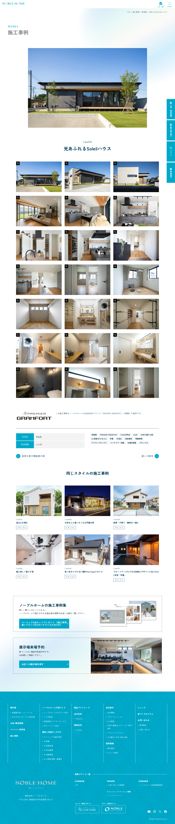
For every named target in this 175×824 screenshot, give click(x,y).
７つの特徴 (48, 717)
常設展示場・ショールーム (22, 712)
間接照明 (138, 438)
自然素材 (128, 438)
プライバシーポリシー (116, 733)
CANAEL (79, 730)
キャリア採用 (113, 753)
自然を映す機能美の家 (33, 456)
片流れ (119, 438)
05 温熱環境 (48, 754)
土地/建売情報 (16, 723)
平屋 (111, 438)
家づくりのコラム (145, 713)
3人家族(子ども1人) (99, 438)
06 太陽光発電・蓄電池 (53, 759)
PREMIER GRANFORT (108, 435)
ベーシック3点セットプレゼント (44, 623)
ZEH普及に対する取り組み (118, 737)
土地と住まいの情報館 (116, 785)
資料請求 (142, 725)
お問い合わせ (144, 729)
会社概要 (111, 712)
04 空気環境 (48, 750)
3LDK (135, 435)
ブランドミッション (115, 717)
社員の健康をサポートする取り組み (120, 727)
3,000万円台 (125, 435)
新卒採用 (111, 748)
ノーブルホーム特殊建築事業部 (151, 785)
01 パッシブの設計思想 (53, 737)
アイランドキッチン (99, 443)
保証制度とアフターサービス (55, 721)
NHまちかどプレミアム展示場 (23, 717)
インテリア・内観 (117, 443)
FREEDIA (79, 719)
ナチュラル (144, 443)
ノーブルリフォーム (115, 795)
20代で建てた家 (147, 435)
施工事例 (14, 735)
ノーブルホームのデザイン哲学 (56, 712)
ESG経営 (111, 721)
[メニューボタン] (169, 5)
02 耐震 (46, 741)
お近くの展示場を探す (33, 664)
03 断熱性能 (48, 745)
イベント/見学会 (17, 729)
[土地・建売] (160, 4)
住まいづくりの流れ (51, 726)
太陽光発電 (132, 443)
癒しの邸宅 (147, 456)
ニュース (142, 707)
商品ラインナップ (82, 707)
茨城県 (94, 435)
